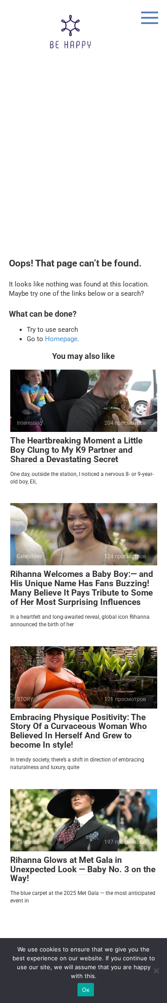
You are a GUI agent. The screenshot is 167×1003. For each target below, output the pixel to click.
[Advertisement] (83, 170)
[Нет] (155, 970)
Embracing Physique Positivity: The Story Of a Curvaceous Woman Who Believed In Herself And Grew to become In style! (78, 731)
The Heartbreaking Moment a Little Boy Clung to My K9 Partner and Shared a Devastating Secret (76, 449)
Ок (86, 989)
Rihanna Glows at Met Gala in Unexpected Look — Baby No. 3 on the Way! (82, 869)
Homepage (61, 339)
